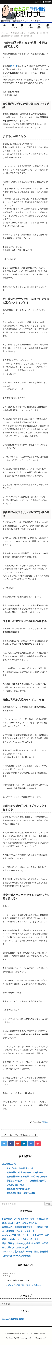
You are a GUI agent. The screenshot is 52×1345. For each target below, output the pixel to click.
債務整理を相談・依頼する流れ (21, 1193)
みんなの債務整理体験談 (13, 1319)
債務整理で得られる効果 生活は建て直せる (27, 1176)
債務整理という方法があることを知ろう (25, 1172)
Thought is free (40, 1338)
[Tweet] (4, 1143)
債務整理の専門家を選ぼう (19, 1189)
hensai (45, 1122)
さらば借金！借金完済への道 (20, 1168)
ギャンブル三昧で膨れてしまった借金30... (24, 1285)
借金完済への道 (9, 1164)
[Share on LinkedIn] (24, 1143)
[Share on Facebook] (11, 1143)
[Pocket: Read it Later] (38, 1143)
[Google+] (18, 1143)
